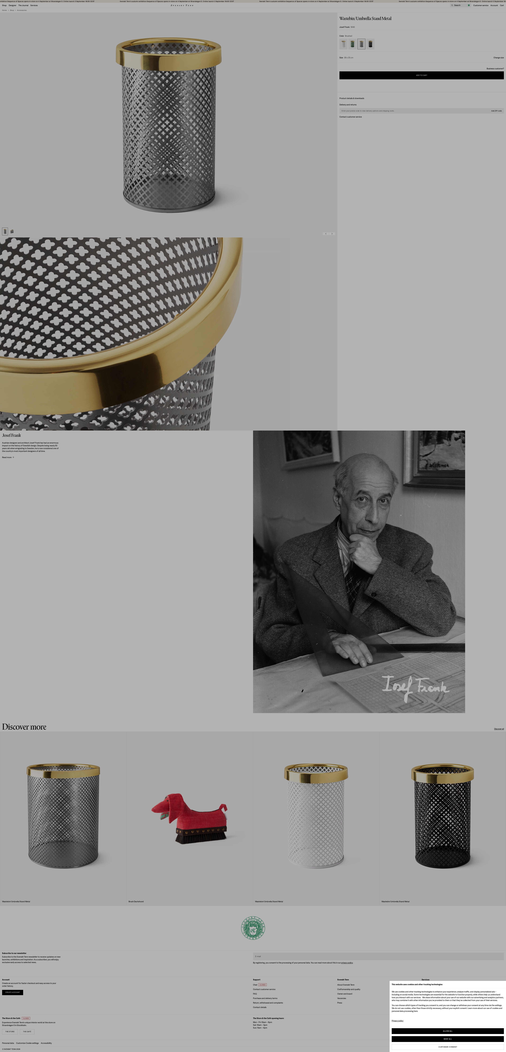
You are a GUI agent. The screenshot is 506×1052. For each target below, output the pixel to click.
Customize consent (448, 1047)
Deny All (448, 1039)
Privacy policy (397, 1021)
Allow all (448, 1031)
